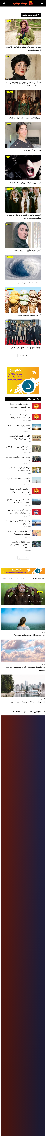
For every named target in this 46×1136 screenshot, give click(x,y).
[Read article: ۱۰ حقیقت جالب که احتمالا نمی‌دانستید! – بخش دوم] (36, 417)
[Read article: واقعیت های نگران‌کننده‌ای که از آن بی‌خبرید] (36, 448)
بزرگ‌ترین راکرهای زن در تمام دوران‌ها (25, 182)
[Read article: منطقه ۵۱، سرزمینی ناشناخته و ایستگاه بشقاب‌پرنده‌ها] (36, 501)
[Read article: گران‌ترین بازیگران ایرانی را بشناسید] (23, 235)
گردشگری (42, 699)
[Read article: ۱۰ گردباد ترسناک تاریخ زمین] (23, 267)
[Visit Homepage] (23, 3)
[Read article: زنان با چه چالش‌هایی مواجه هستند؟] (23, 619)
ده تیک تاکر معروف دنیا (31, 150)
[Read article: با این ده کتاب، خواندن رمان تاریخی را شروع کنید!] (36, 438)
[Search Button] (4, 3)
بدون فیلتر (22, 579)
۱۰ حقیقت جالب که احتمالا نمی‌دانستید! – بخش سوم (20, 406)
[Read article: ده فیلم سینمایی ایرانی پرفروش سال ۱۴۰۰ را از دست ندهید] (23, 67)
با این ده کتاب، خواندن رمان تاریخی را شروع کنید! (19, 437)
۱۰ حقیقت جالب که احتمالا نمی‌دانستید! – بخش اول (20, 490)
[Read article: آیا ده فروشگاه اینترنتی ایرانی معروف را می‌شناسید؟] (36, 533)
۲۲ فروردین (26, 484)
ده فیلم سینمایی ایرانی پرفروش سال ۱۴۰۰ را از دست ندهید (23, 84)
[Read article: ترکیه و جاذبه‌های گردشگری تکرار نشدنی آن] (36, 523)
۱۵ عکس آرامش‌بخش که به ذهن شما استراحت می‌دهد (25, 669)
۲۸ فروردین (26, 452)
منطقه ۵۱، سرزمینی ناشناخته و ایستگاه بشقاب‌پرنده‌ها (18, 501)
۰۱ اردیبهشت (26, 431)
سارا (34, 602)
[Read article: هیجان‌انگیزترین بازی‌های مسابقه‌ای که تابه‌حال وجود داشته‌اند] (36, 544)
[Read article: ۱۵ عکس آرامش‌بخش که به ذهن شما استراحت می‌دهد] (23, 651)
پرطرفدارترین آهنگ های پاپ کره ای (26, 347)
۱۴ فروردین (26, 516)
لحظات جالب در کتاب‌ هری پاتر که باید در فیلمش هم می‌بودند (24, 217)
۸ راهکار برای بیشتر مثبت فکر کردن (19, 427)
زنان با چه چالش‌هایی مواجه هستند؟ (29, 635)
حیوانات (4, 579)
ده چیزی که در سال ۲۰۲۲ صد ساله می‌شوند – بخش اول (19, 512)
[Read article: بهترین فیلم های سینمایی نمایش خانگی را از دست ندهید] (23, 32)
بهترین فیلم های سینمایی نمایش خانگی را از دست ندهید (23, 49)
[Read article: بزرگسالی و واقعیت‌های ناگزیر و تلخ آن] (36, 480)
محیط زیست (11, 579)
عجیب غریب (10, 289)
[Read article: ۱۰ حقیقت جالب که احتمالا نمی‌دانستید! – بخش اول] (36, 491)
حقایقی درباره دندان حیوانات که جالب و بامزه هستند (25, 597)
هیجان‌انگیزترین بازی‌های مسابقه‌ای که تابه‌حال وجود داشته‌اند (19, 545)
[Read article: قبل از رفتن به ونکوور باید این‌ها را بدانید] (23, 686)
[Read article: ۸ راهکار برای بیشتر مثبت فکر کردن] (36, 427)
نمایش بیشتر (23, 356)
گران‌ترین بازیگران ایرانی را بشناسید (26, 250)
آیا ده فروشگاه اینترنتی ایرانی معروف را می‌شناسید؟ (19, 533)
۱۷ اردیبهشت (26, 410)
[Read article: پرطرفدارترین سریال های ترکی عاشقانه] (23, 102)
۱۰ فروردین (26, 550)
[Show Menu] (42, 3)
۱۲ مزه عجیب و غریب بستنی (29, 315)
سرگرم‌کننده (10, 92)
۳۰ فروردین (26, 442)
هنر (8, 56)
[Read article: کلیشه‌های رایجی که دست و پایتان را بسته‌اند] (36, 470)
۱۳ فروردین (26, 537)
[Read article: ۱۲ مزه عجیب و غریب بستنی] (23, 300)
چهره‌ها (9, 21)
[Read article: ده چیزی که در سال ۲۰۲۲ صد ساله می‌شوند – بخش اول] (36, 512)
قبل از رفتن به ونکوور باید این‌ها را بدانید (28, 702)
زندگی (17, 579)
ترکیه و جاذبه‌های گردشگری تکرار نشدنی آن (18, 522)
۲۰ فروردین (26, 495)
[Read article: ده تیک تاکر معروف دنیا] (23, 135)
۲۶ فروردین (26, 463)
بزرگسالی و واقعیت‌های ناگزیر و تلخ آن (18, 480)
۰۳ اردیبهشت (26, 421)
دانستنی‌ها (9, 257)
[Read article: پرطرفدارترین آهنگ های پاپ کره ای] (23, 332)
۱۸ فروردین (26, 505)
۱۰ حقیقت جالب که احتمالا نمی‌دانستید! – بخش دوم (20, 416)
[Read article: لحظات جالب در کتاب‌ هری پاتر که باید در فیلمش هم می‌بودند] (23, 200)
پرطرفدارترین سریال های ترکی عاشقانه (25, 118)
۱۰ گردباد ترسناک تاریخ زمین (29, 283)
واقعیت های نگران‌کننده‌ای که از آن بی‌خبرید (18, 448)
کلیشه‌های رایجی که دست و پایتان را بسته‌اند (19, 469)
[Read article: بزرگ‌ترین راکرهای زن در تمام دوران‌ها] (23, 167)
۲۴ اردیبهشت (27, 602)
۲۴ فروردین (26, 474)
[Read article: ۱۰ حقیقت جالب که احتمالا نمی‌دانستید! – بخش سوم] (36, 406)
